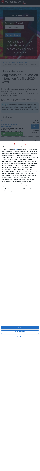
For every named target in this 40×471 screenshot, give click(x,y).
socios (16, 149)
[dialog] (20, 306)
